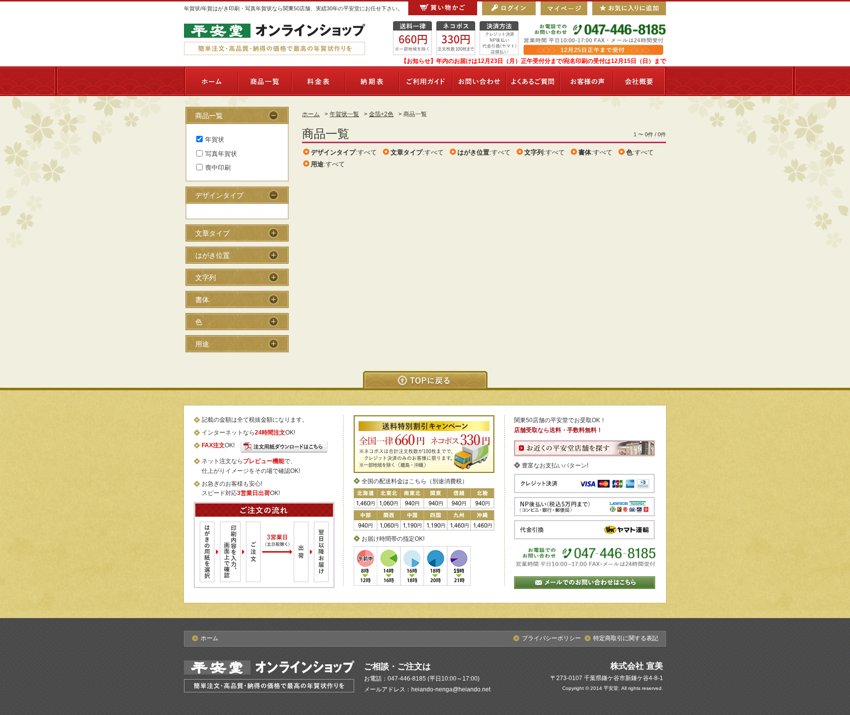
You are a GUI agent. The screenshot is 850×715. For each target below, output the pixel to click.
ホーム (311, 114)
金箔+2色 (381, 114)
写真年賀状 (221, 153)
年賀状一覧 (344, 114)
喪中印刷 (218, 167)
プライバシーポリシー (551, 638)
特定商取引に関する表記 (625, 638)
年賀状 (214, 139)
